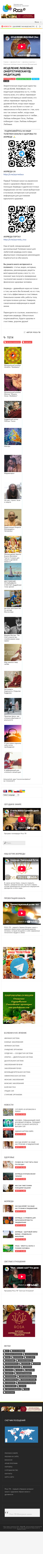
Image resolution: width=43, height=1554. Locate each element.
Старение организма (13, 1095)
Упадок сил (9, 1091)
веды (8, 1357)
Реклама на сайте (12, 1456)
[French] (7, 791)
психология (10, 1382)
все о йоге (30, 1357)
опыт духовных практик (28, 1376)
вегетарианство (31, 1354)
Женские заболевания (14, 1080)
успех (27, 1389)
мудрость (9, 1373)
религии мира (10, 1386)
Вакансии (8, 1460)
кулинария (27, 1366)
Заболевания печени (13, 1064)
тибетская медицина (13, 1389)
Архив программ (11, 1463)
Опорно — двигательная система (18, 1057)
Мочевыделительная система (17, 1072)
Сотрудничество (11, 1470)
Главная (6, 62)
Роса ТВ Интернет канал (20, 1514)
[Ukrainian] (23, 791)
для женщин (10, 1360)
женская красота (12, 1363)
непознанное (10, 1376)
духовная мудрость (25, 1360)
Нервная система (11, 1046)
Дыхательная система (14, 1061)
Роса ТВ (22, 1526)
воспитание (18, 1357)
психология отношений (27, 1382)
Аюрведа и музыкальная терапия (25, 1175)
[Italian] (12, 791)
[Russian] (18, 791)
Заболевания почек (12, 1068)
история (37, 1363)
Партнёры (8, 1467)
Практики (35, 79)
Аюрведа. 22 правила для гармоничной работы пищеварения (25, 1220)
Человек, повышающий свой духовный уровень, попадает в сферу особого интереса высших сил (27, 1112)
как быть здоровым (12, 1366)
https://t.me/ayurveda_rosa (15, 240)
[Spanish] (20, 791)
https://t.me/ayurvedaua (14, 174)
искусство (25, 1363)
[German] (9, 791)
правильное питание (28, 1379)
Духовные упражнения (13, 342)
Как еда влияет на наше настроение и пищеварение (27, 1132)
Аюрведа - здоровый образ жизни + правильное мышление (26, 1234)
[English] (4, 791)
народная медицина (24, 1373)
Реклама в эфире (11, 1453)
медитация (28, 342)
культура (9, 1370)
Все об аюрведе (18, 1351)
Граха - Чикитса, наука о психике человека (25, 1247)
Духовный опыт (15, 62)
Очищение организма (13, 1049)
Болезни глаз (10, 1087)
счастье (22, 1386)
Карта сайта (9, 1477)
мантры (19, 1370)
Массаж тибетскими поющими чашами (23, 1187)
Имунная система (11, 1038)
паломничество (11, 1379)
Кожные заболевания (13, 1042)
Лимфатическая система (15, 1076)
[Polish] (15, 791)
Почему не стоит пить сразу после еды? (26, 1163)
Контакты (8, 1473)
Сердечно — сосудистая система (18, 1053)
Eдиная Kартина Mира (24, 1120)
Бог (7, 1351)
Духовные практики (28, 62)
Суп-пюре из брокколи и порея (25, 1143)
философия (10, 1392)
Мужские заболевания (14, 1083)
